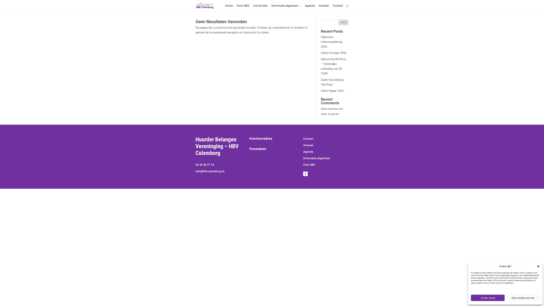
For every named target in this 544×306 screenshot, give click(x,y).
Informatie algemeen (284, 6)
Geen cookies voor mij (523, 298)
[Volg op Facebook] (305, 174)
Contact (337, 6)
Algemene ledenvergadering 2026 (331, 41)
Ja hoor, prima (488, 298)
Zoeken (343, 22)
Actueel (324, 6)
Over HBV (243, 6)
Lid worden (260, 6)
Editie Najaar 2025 (332, 91)
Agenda (310, 6)
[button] (538, 266)
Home (229, 6)
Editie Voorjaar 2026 (333, 53)
